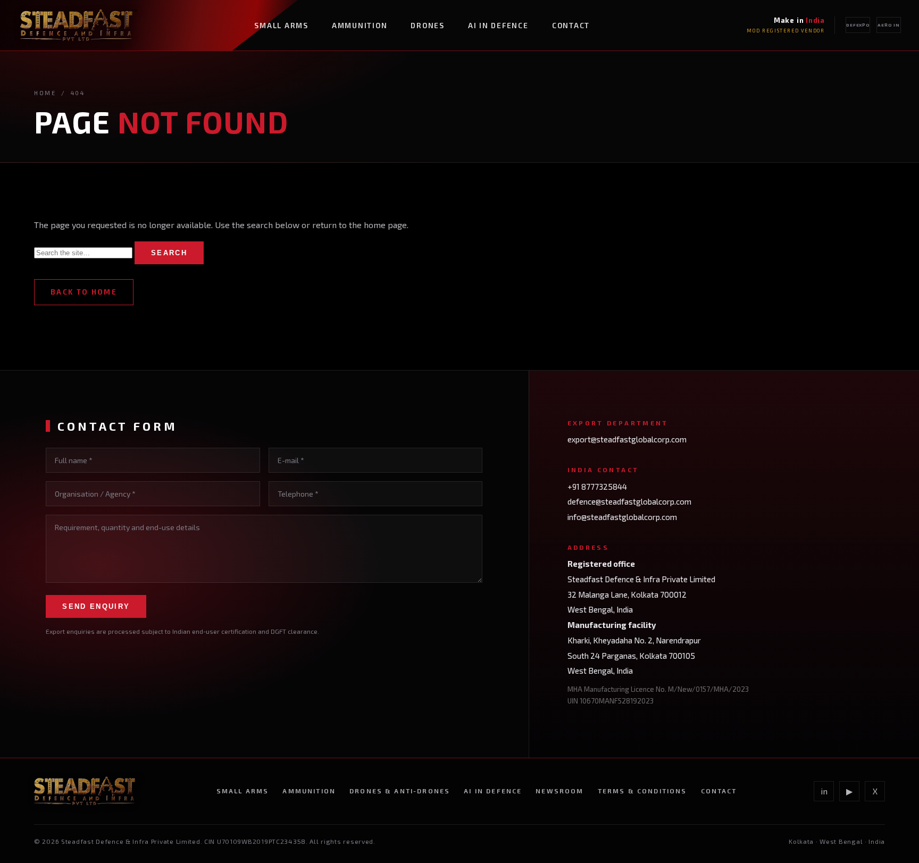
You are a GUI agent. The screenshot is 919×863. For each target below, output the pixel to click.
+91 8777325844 (597, 486)
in (824, 791)
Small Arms (281, 25)
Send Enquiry (96, 606)
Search (169, 253)
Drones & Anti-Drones (399, 790)
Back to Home (84, 292)
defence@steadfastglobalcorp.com (629, 501)
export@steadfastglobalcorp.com (627, 439)
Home (45, 92)
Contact (571, 25)
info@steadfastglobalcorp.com (622, 517)
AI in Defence (498, 25)
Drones (428, 25)
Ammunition (360, 25)
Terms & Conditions (642, 790)
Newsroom (559, 790)
